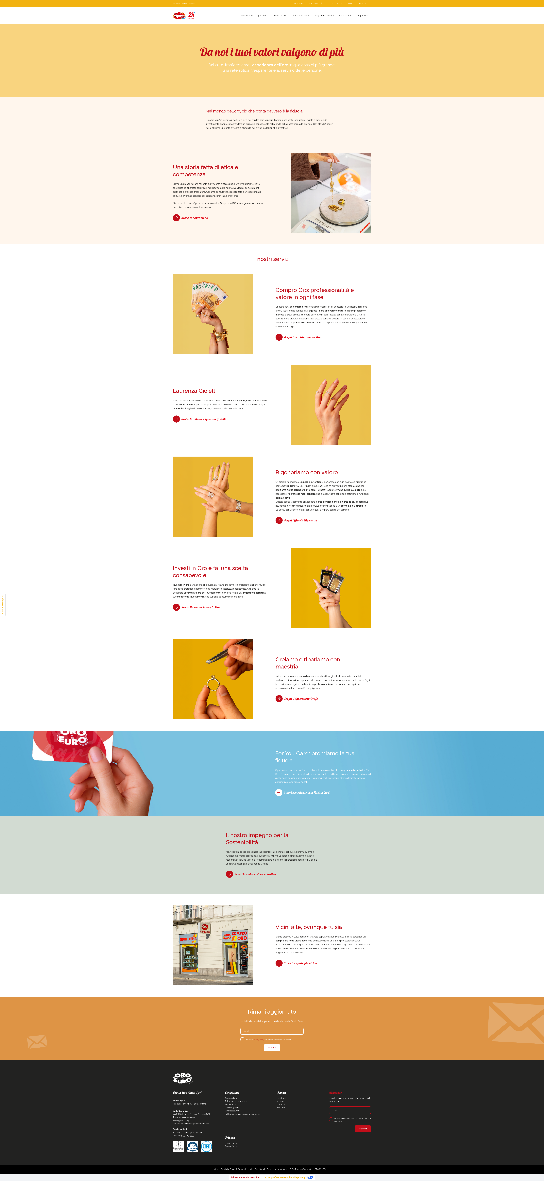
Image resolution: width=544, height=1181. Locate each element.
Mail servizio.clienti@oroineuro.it (187, 1132)
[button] (269, 15)
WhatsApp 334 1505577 (183, 1136)
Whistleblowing (232, 1111)
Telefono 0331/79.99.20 (184, 1117)
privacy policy (259, 1040)
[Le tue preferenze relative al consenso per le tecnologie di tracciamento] (2, 604)
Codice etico (231, 1098)
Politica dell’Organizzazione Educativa (242, 1114)
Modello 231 (230, 1104)
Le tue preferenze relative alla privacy (284, 1177)
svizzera (192, 4)
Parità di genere (232, 1107)
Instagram (281, 1101)
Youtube (281, 1107)
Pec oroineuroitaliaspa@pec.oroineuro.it (191, 1123)
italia (184, 4)
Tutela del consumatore (236, 1101)
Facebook (281, 1098)
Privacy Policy (231, 1143)
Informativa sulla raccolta (245, 1177)
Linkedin (281, 1104)
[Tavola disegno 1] (184, 16)
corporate (177, 4)
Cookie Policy (231, 1146)
